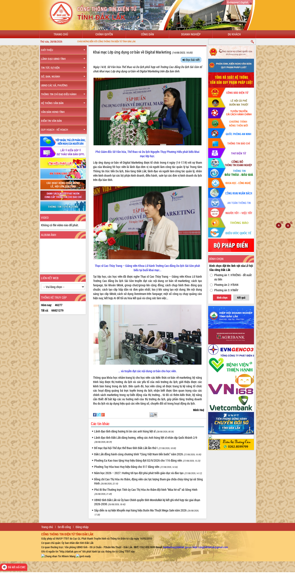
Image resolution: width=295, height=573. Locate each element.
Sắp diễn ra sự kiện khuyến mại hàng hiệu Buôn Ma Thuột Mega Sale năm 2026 (146, 512)
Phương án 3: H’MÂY (226, 290)
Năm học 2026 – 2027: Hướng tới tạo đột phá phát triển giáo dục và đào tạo (148, 473)
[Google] (103, 414)
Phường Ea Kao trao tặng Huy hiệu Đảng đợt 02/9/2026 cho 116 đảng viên (147, 460)
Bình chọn (222, 297)
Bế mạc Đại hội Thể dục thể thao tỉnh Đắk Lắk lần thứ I (135, 448)
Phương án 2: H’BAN (226, 285)
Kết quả (241, 297)
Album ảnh (48, 235)
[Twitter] (99, 414)
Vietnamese (232, 2)
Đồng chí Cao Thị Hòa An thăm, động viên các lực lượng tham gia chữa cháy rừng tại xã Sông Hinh (148, 481)
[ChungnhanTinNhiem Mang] (58, 556)
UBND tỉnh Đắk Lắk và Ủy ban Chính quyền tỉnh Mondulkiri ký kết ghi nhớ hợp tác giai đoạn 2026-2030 (147, 502)
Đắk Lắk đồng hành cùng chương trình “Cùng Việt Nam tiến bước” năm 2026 (147, 454)
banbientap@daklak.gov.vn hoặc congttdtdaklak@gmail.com (195, 547)
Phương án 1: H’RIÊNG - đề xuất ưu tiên (233, 277)
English (244, 2)
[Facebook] (95, 414)
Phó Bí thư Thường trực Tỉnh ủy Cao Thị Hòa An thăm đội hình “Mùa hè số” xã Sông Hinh (145, 491)
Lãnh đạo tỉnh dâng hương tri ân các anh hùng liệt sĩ (134, 431)
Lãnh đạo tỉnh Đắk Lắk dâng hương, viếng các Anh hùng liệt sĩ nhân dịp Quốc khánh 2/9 (145, 439)
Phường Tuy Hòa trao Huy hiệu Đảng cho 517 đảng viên (136, 467)
